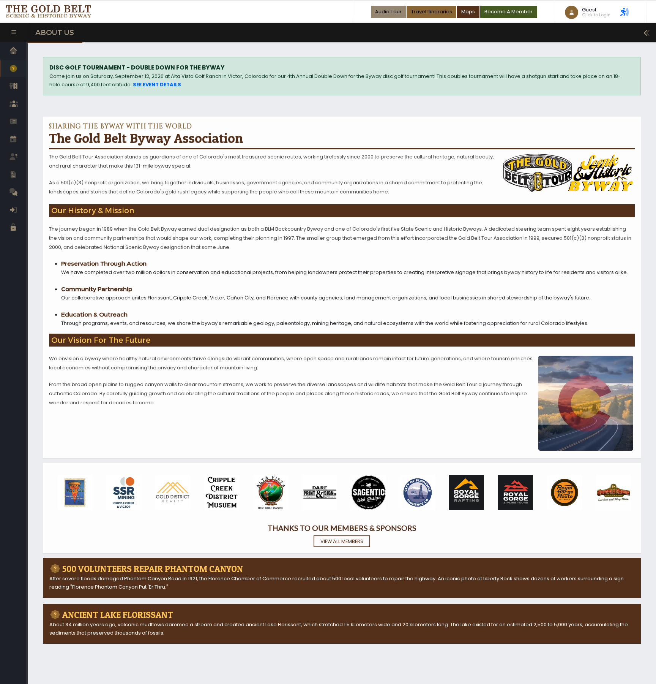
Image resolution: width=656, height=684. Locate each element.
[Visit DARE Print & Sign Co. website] (317, 492)
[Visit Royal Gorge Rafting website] (464, 492)
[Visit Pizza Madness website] (72, 492)
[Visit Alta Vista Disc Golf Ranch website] (268, 492)
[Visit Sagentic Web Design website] (366, 492)
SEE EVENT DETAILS (157, 84)
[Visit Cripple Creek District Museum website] (219, 492)
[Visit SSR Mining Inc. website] (121, 492)
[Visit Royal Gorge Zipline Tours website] (513, 492)
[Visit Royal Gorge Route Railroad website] (562, 492)
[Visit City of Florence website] (415, 492)
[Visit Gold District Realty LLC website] (170, 492)
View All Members (341, 541)
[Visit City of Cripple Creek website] (611, 492)
